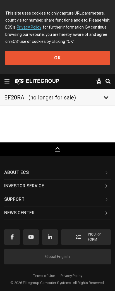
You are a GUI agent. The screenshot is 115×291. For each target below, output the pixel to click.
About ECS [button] (16, 172)
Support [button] (14, 199)
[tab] (57, 173)
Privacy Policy (29, 27)
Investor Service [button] (24, 185)
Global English (57, 256)
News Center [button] (19, 212)
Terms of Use (44, 276)
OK (57, 57)
